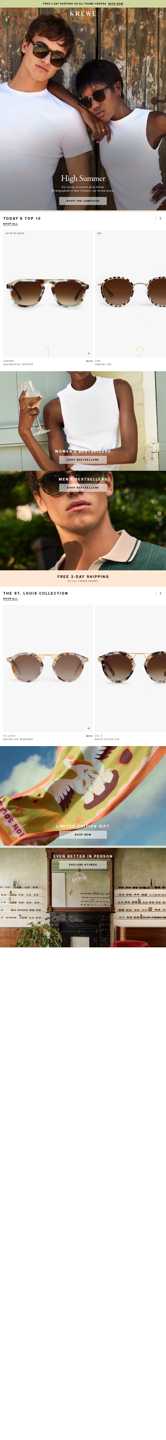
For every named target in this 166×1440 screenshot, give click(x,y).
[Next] (161, 218)
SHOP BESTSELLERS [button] (83, 459)
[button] (155, 13)
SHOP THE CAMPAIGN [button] (83, 201)
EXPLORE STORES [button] (83, 864)
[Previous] (156, 218)
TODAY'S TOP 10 (22, 218)
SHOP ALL (10, 224)
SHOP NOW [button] (83, 834)
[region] (83, 4)
